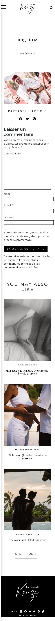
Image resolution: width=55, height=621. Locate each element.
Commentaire (13, 153)
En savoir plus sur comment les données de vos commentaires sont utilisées (22, 264)
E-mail (8, 205)
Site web (9, 217)
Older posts (26, 553)
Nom (7, 193)
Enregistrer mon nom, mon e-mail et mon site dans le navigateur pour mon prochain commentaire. (27, 236)
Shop (14, 611)
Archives (23, 615)
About (33, 615)
